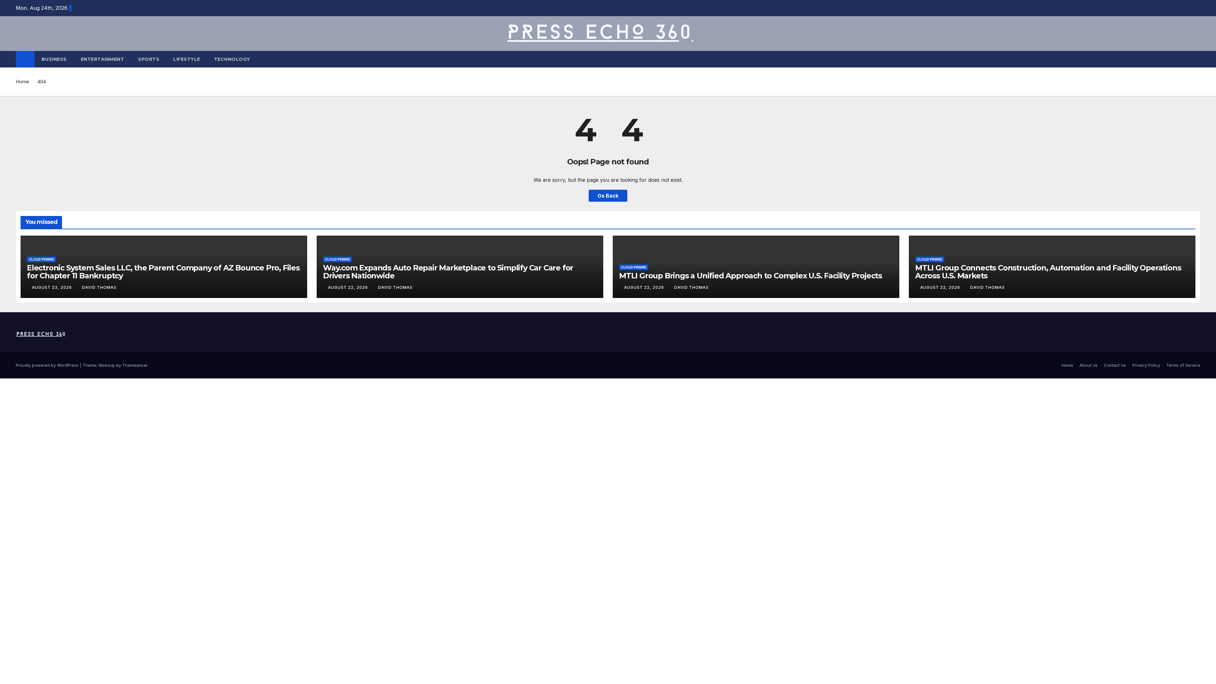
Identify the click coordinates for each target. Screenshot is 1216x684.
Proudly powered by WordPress (48, 365)
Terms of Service (1183, 365)
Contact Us (1115, 365)
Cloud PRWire (41, 259)
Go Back (608, 196)
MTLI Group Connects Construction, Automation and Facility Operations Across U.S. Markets (1048, 271)
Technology (232, 59)
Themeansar (134, 365)
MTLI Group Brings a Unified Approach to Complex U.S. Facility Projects (750, 275)
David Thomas (99, 287)
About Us (1089, 365)
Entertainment (102, 59)
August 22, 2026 (348, 287)
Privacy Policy (1146, 365)
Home (22, 82)
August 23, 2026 (52, 287)
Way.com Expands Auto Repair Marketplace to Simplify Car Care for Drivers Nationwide (448, 271)
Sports (148, 59)
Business (54, 59)
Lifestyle (186, 59)
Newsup (107, 365)
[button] (1196, 59)
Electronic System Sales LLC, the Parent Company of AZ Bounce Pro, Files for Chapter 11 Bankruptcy (163, 271)
